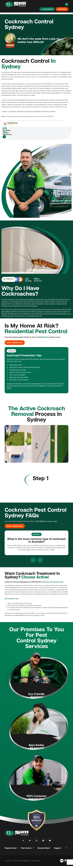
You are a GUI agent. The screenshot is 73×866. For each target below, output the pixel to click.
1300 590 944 (48, 9)
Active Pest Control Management (22, 860)
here (58, 337)
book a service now (14, 343)
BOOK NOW (62, 9)
